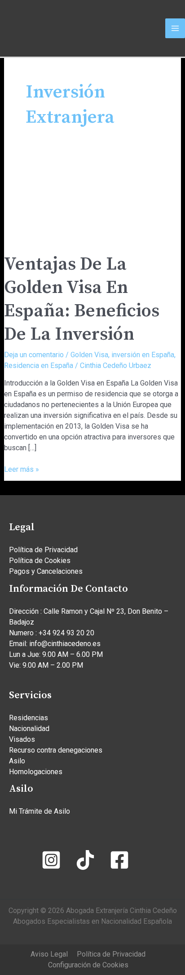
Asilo (17, 761)
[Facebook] (119, 860)
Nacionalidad (29, 728)
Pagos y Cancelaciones (46, 571)
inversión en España (142, 354)
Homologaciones (35, 771)
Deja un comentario (34, 354)
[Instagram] (51, 860)
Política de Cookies (39, 560)
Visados (22, 739)
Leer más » (21, 469)
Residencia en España (38, 365)
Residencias (28, 718)
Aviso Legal (49, 954)
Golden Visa (89, 354)
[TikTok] (85, 860)
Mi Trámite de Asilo (39, 811)
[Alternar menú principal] (175, 28)
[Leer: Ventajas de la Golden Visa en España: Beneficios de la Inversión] (92, 197)
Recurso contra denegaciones (55, 750)
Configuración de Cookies (88, 965)
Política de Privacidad (43, 549)
